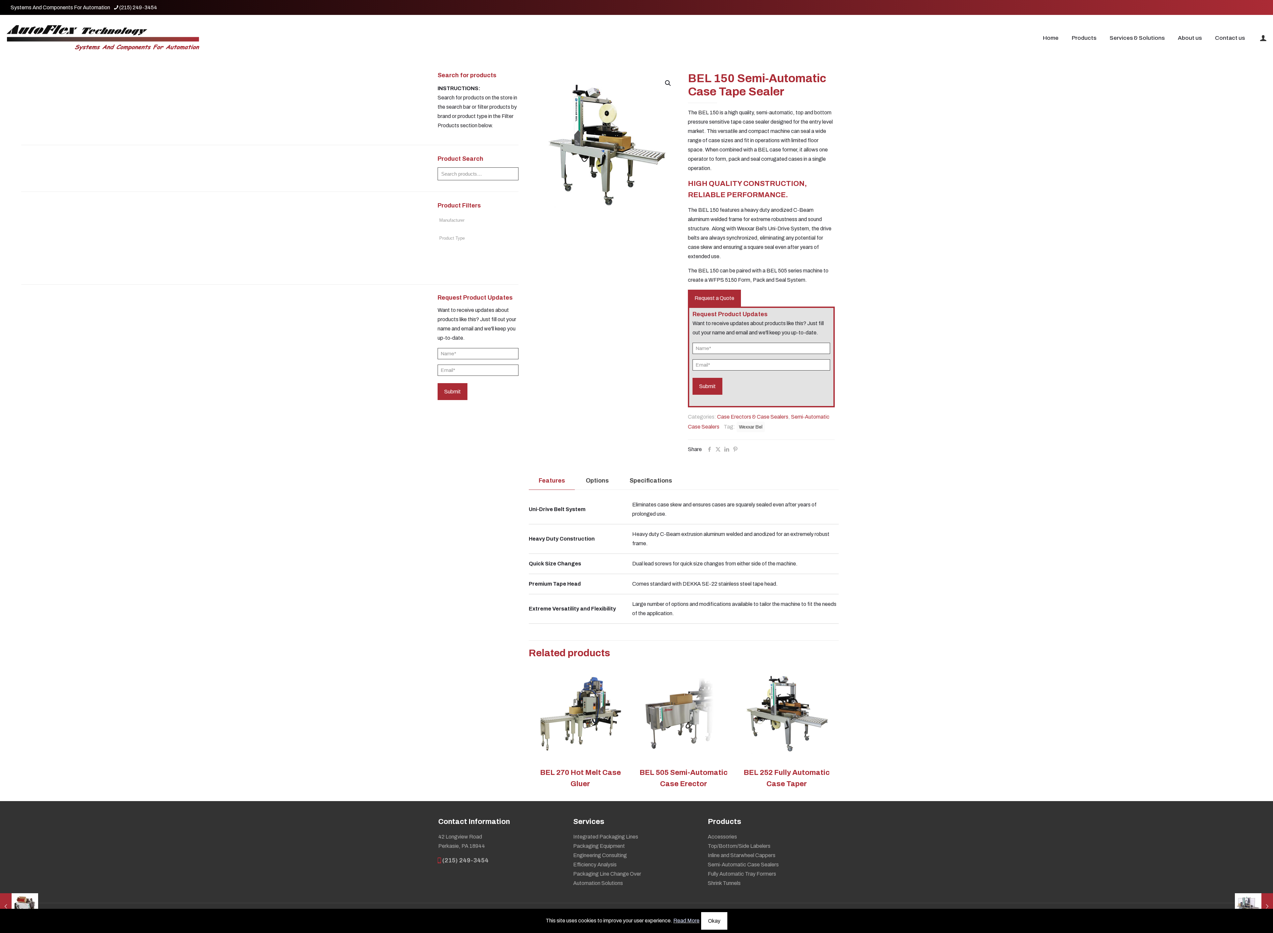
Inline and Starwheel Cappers (741, 855)
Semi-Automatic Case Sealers (743, 864)
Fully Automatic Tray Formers (742, 874)
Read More (686, 920)
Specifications (651, 480)
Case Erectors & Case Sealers (752, 417)
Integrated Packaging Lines (605, 837)
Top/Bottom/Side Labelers (739, 846)
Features (552, 480)
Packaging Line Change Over (607, 874)
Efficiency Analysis (595, 864)
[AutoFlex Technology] (103, 38)
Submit (452, 391)
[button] (668, 83)
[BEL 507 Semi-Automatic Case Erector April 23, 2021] (19, 906)
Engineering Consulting (600, 855)
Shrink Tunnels (724, 883)
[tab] (552, 480)
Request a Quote (714, 298)
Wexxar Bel (750, 427)
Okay (714, 921)
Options (597, 480)
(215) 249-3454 (138, 7)
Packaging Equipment (599, 846)
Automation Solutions (598, 883)
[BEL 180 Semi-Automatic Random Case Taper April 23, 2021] (1254, 906)
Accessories (722, 837)
